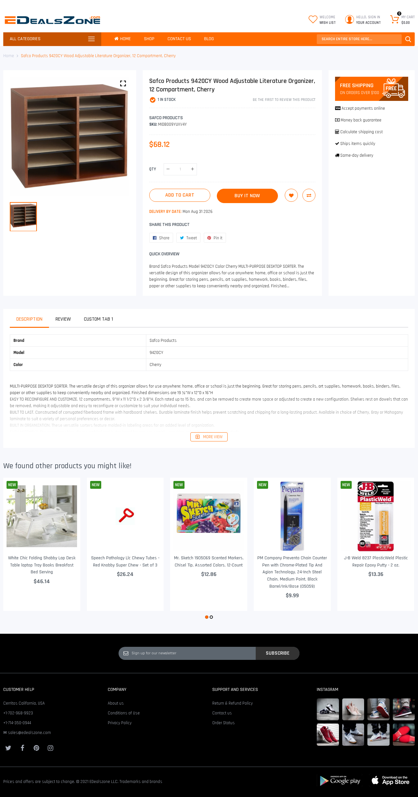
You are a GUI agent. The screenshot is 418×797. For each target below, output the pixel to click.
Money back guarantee (361, 120)
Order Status (223, 722)
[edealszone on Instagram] (50, 748)
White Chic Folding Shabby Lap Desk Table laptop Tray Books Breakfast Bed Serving (41, 565)
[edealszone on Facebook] (22, 748)
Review (63, 319)
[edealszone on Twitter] (8, 748)
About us (116, 703)
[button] (206, 617)
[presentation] (16, 549)
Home (8, 55)
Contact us (222, 713)
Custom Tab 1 (98, 319)
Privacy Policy (120, 722)
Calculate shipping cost (361, 132)
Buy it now (247, 195)
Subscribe (277, 653)
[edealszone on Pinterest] (36, 748)
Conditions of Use (124, 713)
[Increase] (192, 169)
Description (29, 319)
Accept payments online (363, 108)
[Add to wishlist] (291, 195)
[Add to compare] (308, 195)
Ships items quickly (357, 143)
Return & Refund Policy (232, 703)
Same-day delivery (356, 155)
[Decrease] (168, 169)
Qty (152, 169)
